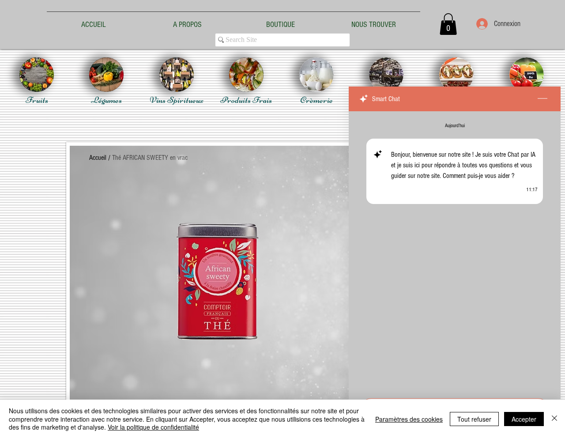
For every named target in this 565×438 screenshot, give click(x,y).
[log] (455, 252)
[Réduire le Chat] (542, 99)
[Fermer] (554, 419)
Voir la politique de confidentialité (153, 427)
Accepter (524, 419)
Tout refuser (474, 419)
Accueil (97, 158)
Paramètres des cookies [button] (409, 419)
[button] (448, 24)
